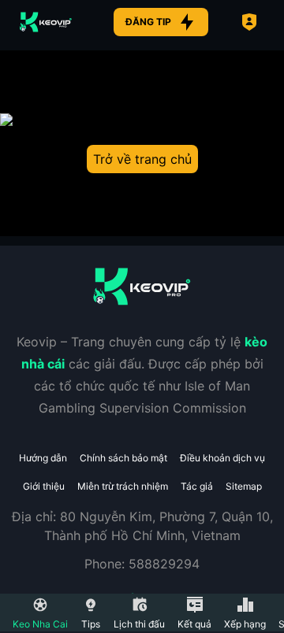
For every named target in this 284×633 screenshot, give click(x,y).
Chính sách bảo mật (123, 458)
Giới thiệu (44, 486)
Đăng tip (148, 22)
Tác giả (197, 486)
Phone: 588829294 (142, 564)
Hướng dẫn (43, 458)
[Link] (45, 22)
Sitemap (244, 486)
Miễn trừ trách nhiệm (122, 486)
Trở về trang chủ (142, 159)
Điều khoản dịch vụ (222, 458)
